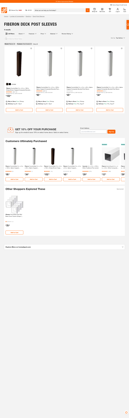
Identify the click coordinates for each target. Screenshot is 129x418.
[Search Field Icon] (88, 10)
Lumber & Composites (17, 16)
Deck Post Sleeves (38, 16)
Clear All (35, 44)
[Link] (19, 79)
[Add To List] (31, 48)
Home (6, 16)
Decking (28, 16)
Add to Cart (19, 110)
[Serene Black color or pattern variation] (10, 84)
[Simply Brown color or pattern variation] (7, 84)
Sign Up (111, 131)
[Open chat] (128, 24)
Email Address (84, 128)
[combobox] (60, 10)
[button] (118, 38)
